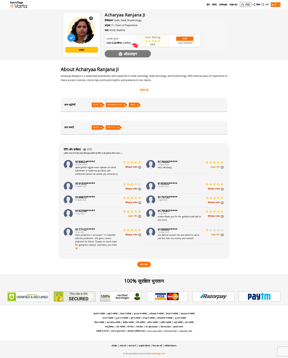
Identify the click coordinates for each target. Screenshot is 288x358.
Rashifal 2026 (170, 331)
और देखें (144, 264)
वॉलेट (214, 4)
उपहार (81, 49)
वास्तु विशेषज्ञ (109, 326)
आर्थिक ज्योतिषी (165, 322)
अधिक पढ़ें (144, 89)
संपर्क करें (123, 345)
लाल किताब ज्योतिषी (113, 322)
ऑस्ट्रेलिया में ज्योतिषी (164, 318)
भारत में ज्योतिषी (107, 318)
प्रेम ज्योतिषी (189, 322)
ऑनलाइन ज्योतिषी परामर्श (136, 331)
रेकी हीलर (139, 326)
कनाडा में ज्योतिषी (149, 318)
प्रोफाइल (223, 4)
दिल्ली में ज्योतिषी (99, 313)
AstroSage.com (158, 353)
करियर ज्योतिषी (152, 322)
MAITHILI (111, 127)
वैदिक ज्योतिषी (99, 322)
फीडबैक (115, 345)
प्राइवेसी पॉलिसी (144, 345)
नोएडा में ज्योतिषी (125, 313)
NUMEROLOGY (114, 104)
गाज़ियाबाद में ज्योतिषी (156, 313)
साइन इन (233, 4)
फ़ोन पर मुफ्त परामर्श (118, 331)
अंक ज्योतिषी (120, 326)
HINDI (96, 127)
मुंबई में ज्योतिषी (112, 313)
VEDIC (96, 104)
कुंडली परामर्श (178, 326)
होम (208, 4)
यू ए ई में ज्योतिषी (180, 318)
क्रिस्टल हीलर (166, 326)
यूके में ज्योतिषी (135, 318)
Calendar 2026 (185, 331)
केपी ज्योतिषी (140, 322)
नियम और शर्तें (157, 345)
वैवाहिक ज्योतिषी (128, 322)
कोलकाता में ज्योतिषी (188, 313)
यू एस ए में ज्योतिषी (122, 318)
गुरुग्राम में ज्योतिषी (140, 313)
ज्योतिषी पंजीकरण (170, 345)
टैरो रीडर (130, 326)
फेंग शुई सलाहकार (152, 326)
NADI (132, 104)
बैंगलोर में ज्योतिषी (172, 313)
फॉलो (184, 38)
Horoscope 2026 (154, 331)
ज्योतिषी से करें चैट (102, 331)
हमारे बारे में (132, 345)
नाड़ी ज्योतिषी (178, 322)
